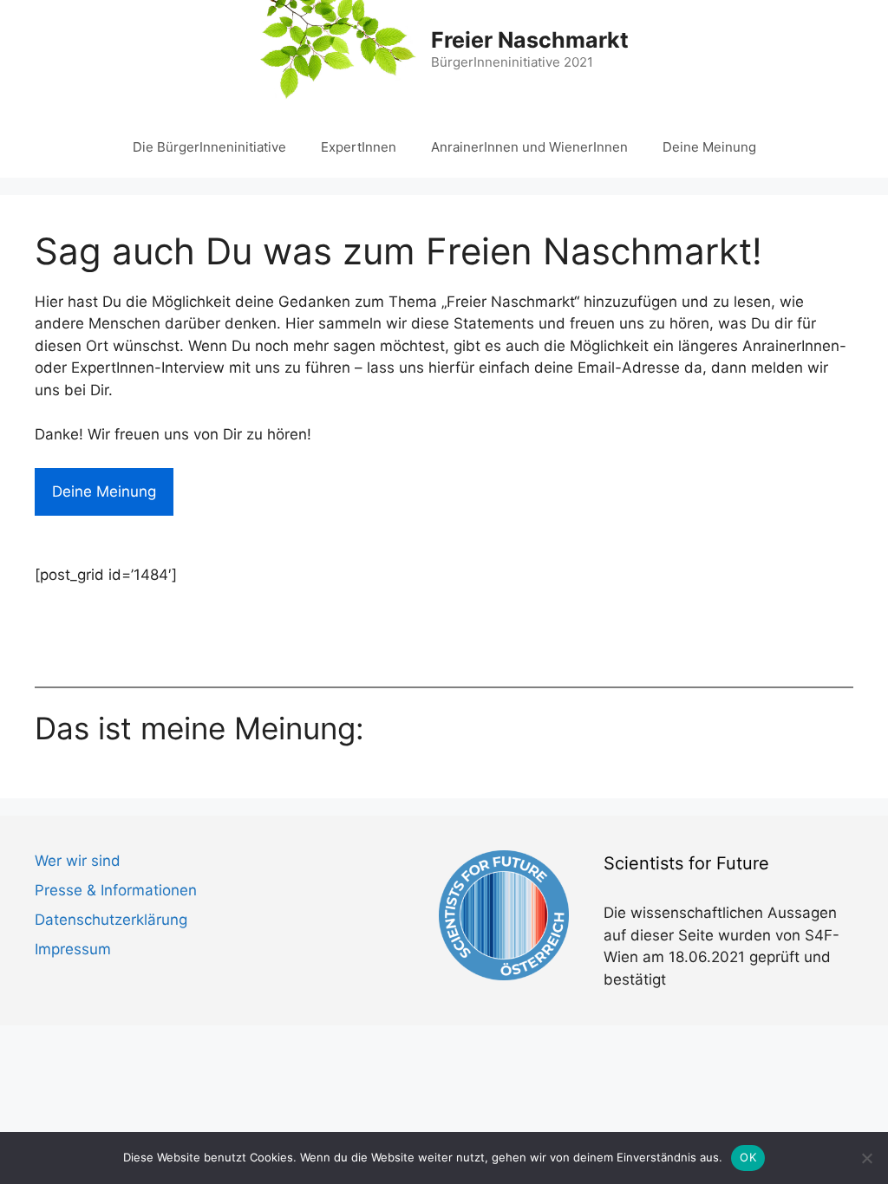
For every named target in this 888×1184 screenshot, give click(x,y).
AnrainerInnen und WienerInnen (529, 147)
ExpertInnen (358, 147)
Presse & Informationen (116, 890)
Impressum (73, 949)
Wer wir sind (78, 860)
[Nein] (866, 1158)
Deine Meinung (709, 147)
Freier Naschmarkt (530, 40)
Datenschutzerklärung (111, 919)
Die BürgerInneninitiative (209, 147)
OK (748, 1157)
